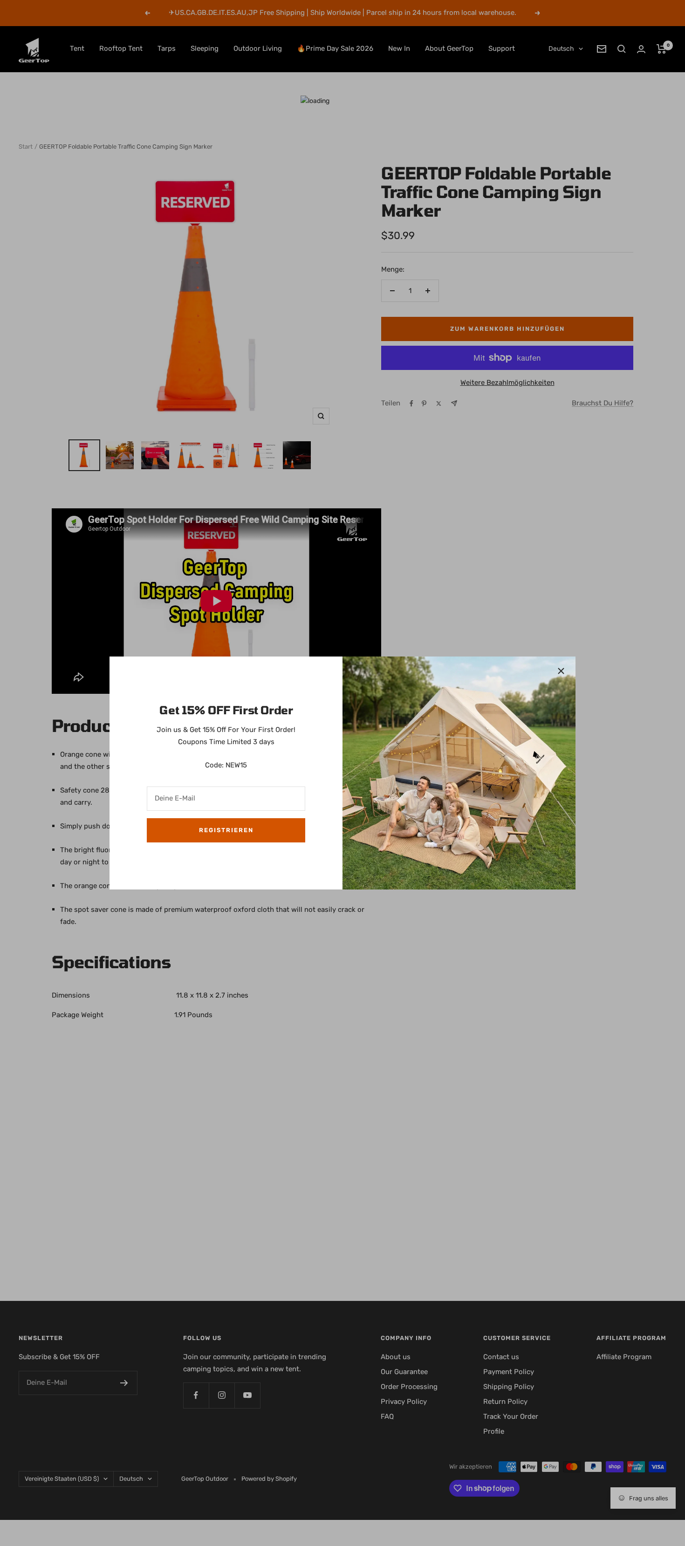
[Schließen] (561, 671)
